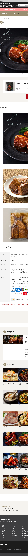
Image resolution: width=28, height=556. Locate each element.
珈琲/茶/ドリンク (15, 531)
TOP (1, 18)
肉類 (3, 531)
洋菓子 (3, 535)
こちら (20, 90)
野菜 (3, 533)
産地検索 (24, 533)
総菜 (23, 528)
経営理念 (9, 549)
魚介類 (3, 530)
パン (13, 537)
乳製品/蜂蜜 (14, 535)
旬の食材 (24, 530)
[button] (22, 73)
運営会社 (2, 549)
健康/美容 (24, 537)
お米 (3, 526)
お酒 (13, 530)
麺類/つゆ (14, 526)
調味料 (13, 533)
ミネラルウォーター (16, 528)
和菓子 (3, 537)
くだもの (4, 528)
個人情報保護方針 (18, 549)
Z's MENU (6, 22)
